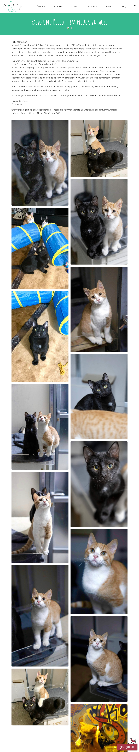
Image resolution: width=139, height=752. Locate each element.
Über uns (41, 6)
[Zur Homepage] (12, 6)
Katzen (74, 6)
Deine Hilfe (92, 6)
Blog (124, 6)
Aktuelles (58, 6)
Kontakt (109, 6)
